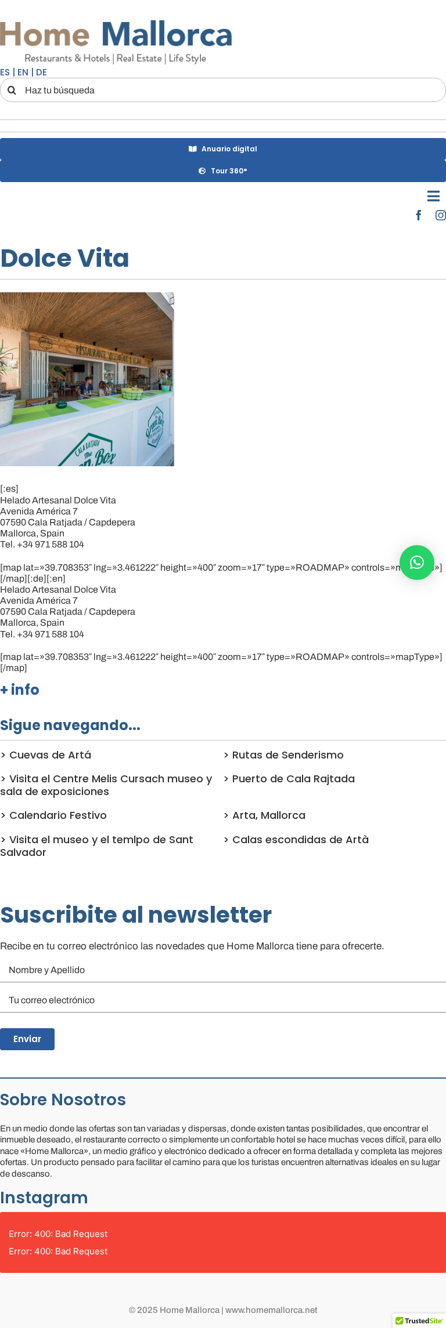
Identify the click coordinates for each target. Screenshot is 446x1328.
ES (5, 72)
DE (41, 72)
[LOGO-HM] (116, 21)
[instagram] (441, 215)
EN (22, 72)
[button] (417, 562)
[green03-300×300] (87, 296)
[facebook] (418, 215)
